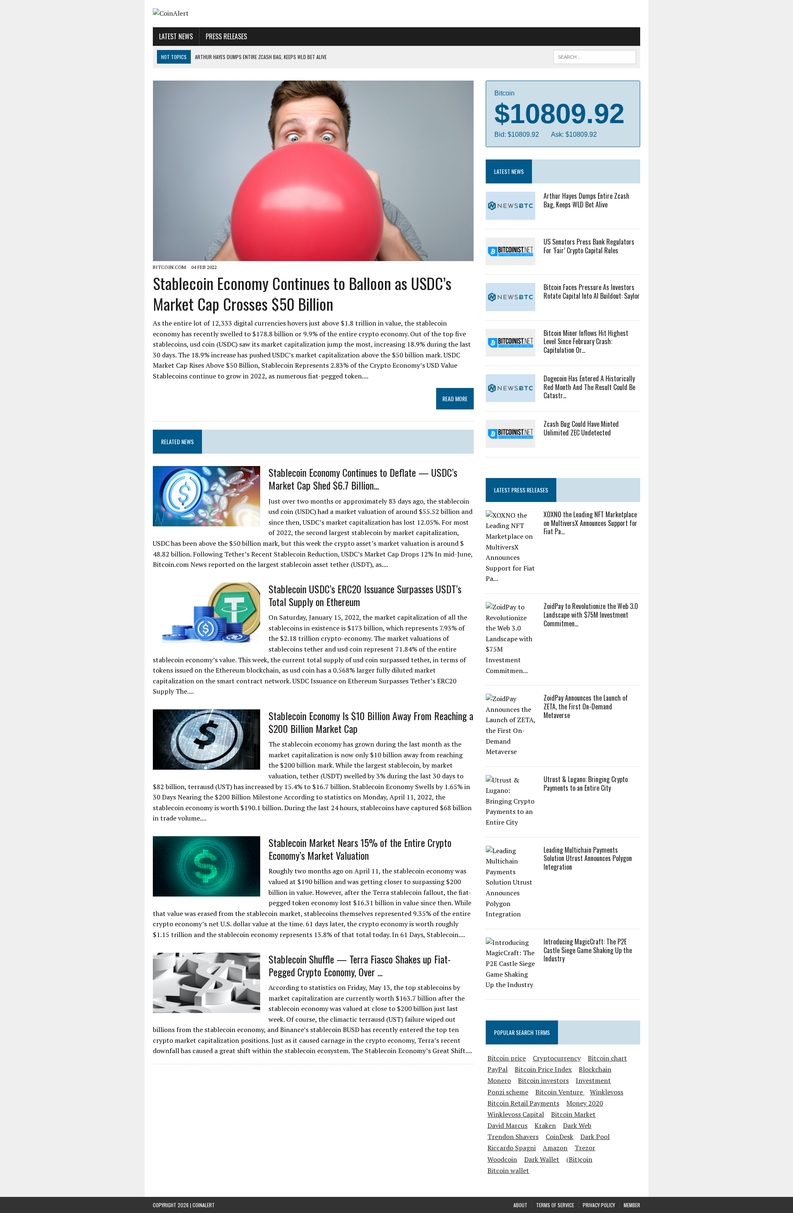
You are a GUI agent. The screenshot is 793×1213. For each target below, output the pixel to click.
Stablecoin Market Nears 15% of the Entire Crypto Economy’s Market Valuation (359, 849)
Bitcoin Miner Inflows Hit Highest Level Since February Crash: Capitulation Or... (586, 341)
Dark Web (577, 1125)
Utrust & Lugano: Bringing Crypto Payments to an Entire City (586, 783)
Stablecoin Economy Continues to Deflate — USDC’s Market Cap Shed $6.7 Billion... (362, 478)
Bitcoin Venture (559, 1091)
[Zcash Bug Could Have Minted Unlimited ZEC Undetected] (510, 442)
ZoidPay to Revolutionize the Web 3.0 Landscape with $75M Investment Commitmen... (591, 614)
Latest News (176, 36)
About (520, 1204)
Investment (593, 1080)
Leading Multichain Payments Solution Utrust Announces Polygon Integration (588, 858)
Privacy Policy (599, 1204)
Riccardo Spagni (511, 1147)
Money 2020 (584, 1103)
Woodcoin (502, 1159)
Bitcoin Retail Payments (523, 1103)
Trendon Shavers (513, 1136)
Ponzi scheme (507, 1091)
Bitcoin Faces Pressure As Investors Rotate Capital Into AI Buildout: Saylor (592, 291)
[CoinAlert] (230, 13)
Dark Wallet (541, 1159)
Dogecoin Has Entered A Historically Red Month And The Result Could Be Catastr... (589, 387)
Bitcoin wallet (508, 1170)
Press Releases (226, 36)
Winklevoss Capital (515, 1114)
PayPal (497, 1069)
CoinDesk (559, 1136)
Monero (499, 1080)
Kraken (545, 1125)
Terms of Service (555, 1204)
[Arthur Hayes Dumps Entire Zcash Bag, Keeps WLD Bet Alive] (510, 214)
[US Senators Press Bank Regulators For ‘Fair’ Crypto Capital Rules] (510, 259)
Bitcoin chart (607, 1058)
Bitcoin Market (573, 1114)
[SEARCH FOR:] (594, 56)
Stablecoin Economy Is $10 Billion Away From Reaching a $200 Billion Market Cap (370, 722)
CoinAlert (203, 1204)
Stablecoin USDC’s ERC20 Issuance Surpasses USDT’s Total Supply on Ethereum (364, 595)
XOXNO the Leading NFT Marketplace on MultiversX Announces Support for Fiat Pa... (590, 523)
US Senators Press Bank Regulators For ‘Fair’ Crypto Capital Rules (589, 246)
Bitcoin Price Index (543, 1069)
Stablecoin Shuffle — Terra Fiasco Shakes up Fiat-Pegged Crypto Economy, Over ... (359, 965)
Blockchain (595, 1069)
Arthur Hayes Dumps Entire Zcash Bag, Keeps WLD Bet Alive (586, 200)
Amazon (555, 1147)
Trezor (585, 1147)
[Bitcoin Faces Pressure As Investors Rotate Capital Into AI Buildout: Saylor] (510, 305)
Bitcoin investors (543, 1080)
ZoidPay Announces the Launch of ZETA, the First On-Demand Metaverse (586, 706)
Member (632, 1204)
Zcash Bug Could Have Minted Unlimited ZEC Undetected (581, 428)
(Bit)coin (579, 1159)
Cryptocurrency (557, 1058)
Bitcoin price (506, 1058)
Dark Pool (595, 1136)
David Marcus (507, 1125)
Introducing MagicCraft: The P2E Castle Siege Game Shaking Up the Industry (588, 950)
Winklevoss (606, 1091)
